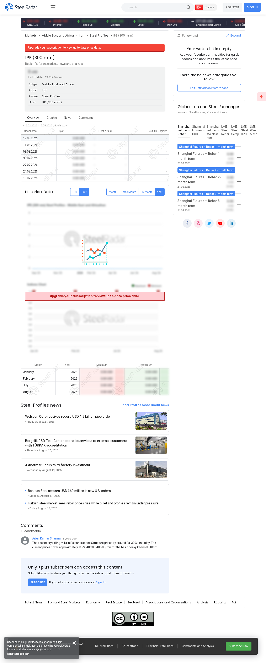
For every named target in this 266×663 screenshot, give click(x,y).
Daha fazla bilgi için (18, 653)
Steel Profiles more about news (145, 405)
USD (84, 191)
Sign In (101, 582)
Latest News (33, 602)
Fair (234, 602)
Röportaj (220, 602)
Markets (31, 35)
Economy (93, 602)
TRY (75, 191)
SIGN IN (252, 7)
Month (113, 191)
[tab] (184, 130)
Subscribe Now (238, 646)
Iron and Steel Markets (64, 602)
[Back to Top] (261, 96)
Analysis (202, 602)
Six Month (147, 191)
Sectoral (134, 602)
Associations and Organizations (168, 602)
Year (159, 191)
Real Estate (114, 602)
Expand (235, 35)
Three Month (128, 191)
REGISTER (232, 7)
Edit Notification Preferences (209, 88)
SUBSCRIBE (38, 582)
